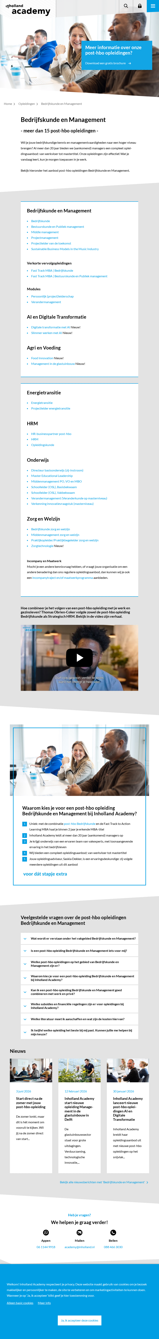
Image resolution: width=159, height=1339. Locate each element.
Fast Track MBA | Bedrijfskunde (52, 270)
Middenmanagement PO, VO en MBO (56, 481)
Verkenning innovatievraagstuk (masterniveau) (62, 503)
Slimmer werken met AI (46, 333)
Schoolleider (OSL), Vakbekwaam (53, 492)
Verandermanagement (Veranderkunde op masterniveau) (69, 498)
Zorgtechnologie (42, 546)
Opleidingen (26, 103)
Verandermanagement (46, 302)
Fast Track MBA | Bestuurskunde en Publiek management (69, 276)
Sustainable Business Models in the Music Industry (65, 249)
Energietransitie (42, 402)
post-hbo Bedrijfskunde (79, 823)
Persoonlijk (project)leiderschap (52, 296)
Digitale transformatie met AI (50, 327)
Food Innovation (42, 358)
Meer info (44, 1303)
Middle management (45, 232)
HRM (34, 439)
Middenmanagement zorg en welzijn (55, 534)
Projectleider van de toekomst (51, 243)
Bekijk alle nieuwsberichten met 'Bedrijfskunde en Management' (103, 1182)
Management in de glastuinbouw (53, 363)
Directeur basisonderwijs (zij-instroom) (57, 470)
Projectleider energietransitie (50, 408)
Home (8, 103)
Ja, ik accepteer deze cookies (79, 1320)
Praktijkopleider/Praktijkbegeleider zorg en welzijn (65, 540)
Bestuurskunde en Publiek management (57, 226)
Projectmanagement (44, 237)
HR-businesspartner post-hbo (51, 434)
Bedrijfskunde (40, 221)
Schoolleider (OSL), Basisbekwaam (54, 487)
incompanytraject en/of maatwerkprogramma (62, 577)
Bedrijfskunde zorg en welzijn (50, 529)
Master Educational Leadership (52, 475)
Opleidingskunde (42, 445)
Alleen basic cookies (20, 1303)
